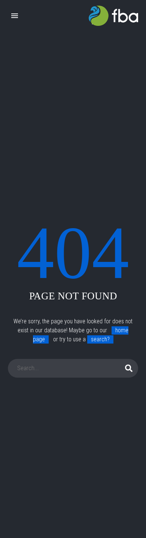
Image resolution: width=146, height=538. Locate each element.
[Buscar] (129, 368)
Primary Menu (14, 15)
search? (100, 339)
